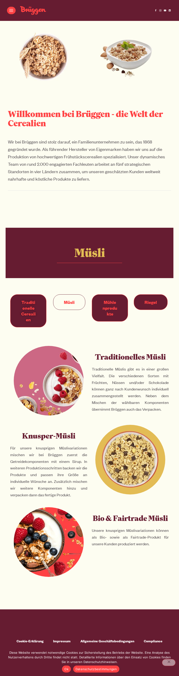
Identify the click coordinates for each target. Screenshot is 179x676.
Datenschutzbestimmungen (96, 669)
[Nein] (169, 662)
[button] (69, 302)
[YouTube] (165, 10)
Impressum (62, 641)
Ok (66, 669)
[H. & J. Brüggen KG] (33, 10)
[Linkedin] (169, 10)
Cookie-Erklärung (30, 641)
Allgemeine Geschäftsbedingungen (107, 641)
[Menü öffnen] (11, 10)
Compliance (153, 641)
